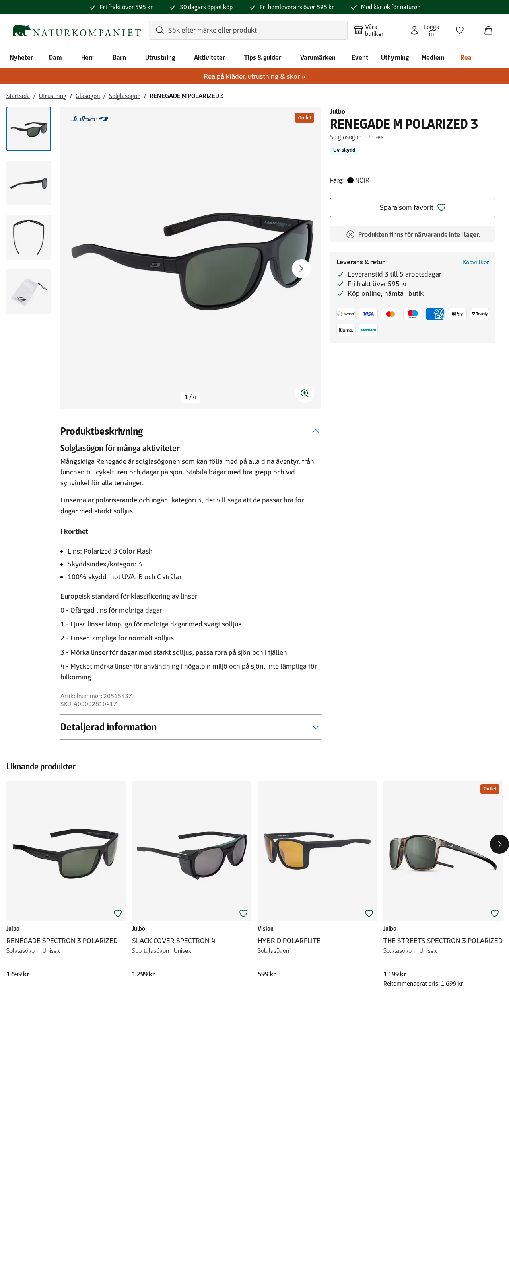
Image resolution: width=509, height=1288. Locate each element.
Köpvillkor (475, 262)
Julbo (337, 111)
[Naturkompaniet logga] (76, 30)
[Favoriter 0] (463, 28)
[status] (190, 397)
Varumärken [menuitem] (318, 57)
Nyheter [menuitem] (21, 57)
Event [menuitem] (360, 57)
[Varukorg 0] (491, 28)
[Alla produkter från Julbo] (89, 118)
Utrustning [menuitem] (160, 57)
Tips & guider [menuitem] (262, 57)
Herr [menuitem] (87, 57)
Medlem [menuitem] (433, 57)
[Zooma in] (304, 393)
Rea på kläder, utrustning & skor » (254, 76)
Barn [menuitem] (119, 57)
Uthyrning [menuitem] (395, 57)
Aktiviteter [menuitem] (209, 57)
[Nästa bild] (301, 268)
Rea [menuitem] (466, 57)
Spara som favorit (406, 207)
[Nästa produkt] (499, 844)
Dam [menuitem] (55, 57)
